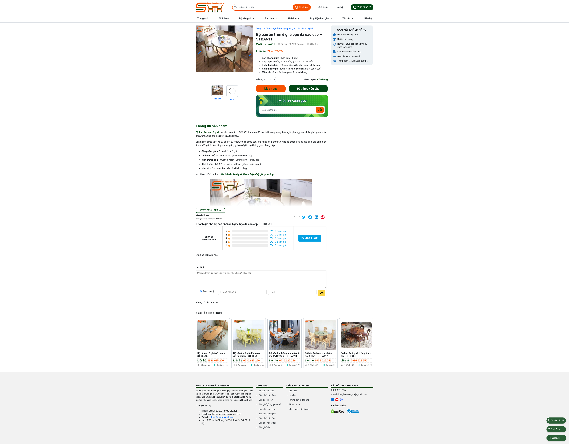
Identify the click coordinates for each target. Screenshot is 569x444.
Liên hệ (339, 7)
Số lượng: (261, 79)
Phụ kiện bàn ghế (319, 18)
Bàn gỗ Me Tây (266, 400)
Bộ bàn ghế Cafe (266, 390)
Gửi (320, 109)
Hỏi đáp (314, 44)
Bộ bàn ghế (245, 18)
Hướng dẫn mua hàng (299, 400)
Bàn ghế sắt (264, 427)
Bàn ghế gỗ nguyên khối (270, 404)
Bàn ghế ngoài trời (267, 423)
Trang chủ (202, 18)
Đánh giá (300, 44)
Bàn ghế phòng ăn (287, 28)
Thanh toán (294, 404)
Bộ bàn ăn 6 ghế (305, 28)
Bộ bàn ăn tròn (204, 132)
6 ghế (215, 132)
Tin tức (346, 18)
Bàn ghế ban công (267, 409)
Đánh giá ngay (309, 238)
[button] (210, 210)
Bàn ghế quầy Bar (267, 418)
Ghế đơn (292, 18)
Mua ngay (270, 88)
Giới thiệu (323, 7)
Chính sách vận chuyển (299, 409)
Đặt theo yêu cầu (308, 88)
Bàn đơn (269, 18)
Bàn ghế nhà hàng (267, 395)
